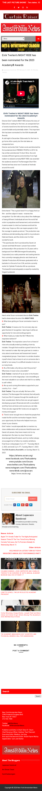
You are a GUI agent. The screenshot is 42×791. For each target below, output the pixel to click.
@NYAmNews (13, 723)
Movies (35, 70)
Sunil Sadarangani (8, 774)
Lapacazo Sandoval (9, 765)
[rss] (27, 7)
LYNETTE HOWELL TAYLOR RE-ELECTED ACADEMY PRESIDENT (18, 593)
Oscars (4, 72)
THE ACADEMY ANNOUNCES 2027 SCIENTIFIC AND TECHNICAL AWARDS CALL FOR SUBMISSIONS (18, 635)
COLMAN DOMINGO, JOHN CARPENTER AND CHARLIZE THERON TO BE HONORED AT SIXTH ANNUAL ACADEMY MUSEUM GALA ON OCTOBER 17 (20, 573)
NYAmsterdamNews (17, 725)
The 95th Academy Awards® (12, 450)
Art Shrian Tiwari (8, 769)
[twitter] (18, 7)
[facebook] (14, 7)
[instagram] (23, 7)
